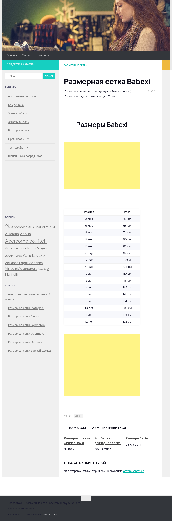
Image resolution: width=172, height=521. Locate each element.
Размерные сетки (75, 65)
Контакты (44, 55)
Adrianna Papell (17, 262)
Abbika (25, 234)
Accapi (10, 248)
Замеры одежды (18, 122)
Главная (12, 55)
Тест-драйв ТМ (18, 147)
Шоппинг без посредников (25, 156)
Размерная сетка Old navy (25, 342)
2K (7, 226)
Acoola (21, 248)
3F (30, 227)
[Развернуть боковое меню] (166, 65)
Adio (41, 256)
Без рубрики (16, 105)
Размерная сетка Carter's (24, 316)
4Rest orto (40, 227)
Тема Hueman (49, 513)
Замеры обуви (17, 113)
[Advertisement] (102, 165)
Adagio (41, 248)
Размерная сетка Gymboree (26, 325)
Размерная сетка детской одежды (30, 350)
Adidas (30, 255)
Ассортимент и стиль (22, 96)
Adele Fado (13, 256)
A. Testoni (12, 234)
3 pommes (19, 227)
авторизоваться (133, 471)
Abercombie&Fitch (26, 241)
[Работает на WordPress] (22, 514)
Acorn (31, 248)
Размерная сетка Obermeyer (27, 333)
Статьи (26, 55)
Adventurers (27, 268)
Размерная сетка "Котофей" (26, 308)
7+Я (52, 227)
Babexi (78, 415)
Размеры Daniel (137, 438)
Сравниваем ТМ (18, 139)
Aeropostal (42, 269)
